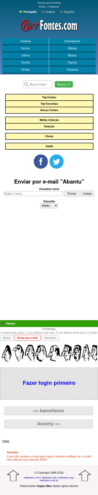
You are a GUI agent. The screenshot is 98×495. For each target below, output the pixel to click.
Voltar (5, 441)
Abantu (10, 323)
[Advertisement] (49, 265)
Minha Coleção (49, 120)
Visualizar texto (49, 189)
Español (68, 12)
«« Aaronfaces (48, 410)
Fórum (49, 136)
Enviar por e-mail (27, 337)
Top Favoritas (49, 103)
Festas (25, 69)
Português (30, 12)
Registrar (54, 6)
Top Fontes (49, 97)
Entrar (42, 6)
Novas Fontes (49, 110)
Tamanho (49, 201)
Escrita (25, 62)
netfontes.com (32, 477)
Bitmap (72, 48)
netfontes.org (65, 477)
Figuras (72, 62)
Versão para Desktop (49, 2)
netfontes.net (49, 477)
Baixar (6, 337)
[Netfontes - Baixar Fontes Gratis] (49, 25)
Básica (72, 55)
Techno (25, 48)
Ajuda (49, 146)
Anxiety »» (48, 423)
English (50, 12)
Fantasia (25, 41)
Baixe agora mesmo (65, 486)
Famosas (72, 69)
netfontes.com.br (49, 480)
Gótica (26, 55)
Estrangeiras (72, 41)
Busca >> (63, 84)
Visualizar (50, 337)
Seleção (49, 126)
